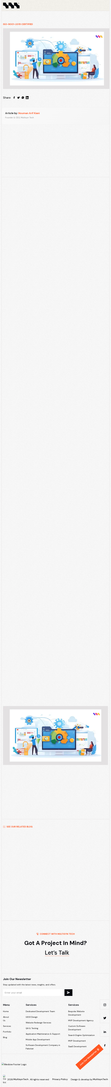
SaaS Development (77, 1046)
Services (7, 1026)
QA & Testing (32, 1028)
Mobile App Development (38, 1039)
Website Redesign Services (38, 1022)
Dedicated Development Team (40, 1011)
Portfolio (7, 1031)
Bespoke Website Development (76, 1013)
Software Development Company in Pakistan (43, 1047)
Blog (5, 1037)
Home (6, 1011)
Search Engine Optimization (81, 1035)
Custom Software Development (76, 1028)
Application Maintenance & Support (43, 1034)
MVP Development (54, 288)
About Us (6, 1019)
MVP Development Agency (81, 1020)
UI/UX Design (32, 1017)
